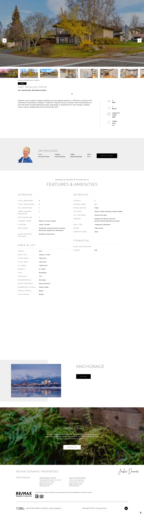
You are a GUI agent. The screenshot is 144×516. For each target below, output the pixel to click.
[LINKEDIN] (126, 508)
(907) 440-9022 (60, 156)
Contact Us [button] (72, 447)
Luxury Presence (55, 508)
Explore (83, 376)
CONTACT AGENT (107, 155)
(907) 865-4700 (44, 485)
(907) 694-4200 (74, 485)
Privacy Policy (101, 508)
